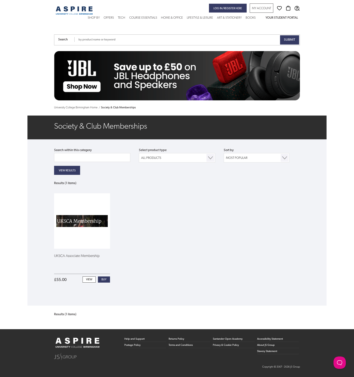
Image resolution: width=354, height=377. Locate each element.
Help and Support (134, 339)
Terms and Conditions (181, 345)
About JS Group (266, 345)
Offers (109, 17)
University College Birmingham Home (76, 107)
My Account (261, 8)
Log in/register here (227, 8)
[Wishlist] (279, 8)
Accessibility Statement (270, 339)
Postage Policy (132, 345)
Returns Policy (176, 339)
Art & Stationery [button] (229, 17)
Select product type (153, 150)
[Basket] (288, 8)
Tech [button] (121, 17)
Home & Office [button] (172, 17)
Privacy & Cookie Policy (226, 345)
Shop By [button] (94, 17)
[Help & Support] (297, 8)
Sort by (229, 150)
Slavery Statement (267, 351)
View (89, 279)
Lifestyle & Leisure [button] (200, 17)
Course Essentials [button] (143, 17)
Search (63, 39)
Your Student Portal (282, 17)
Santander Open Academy (228, 339)
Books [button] (251, 17)
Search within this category (73, 150)
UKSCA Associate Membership (77, 256)
